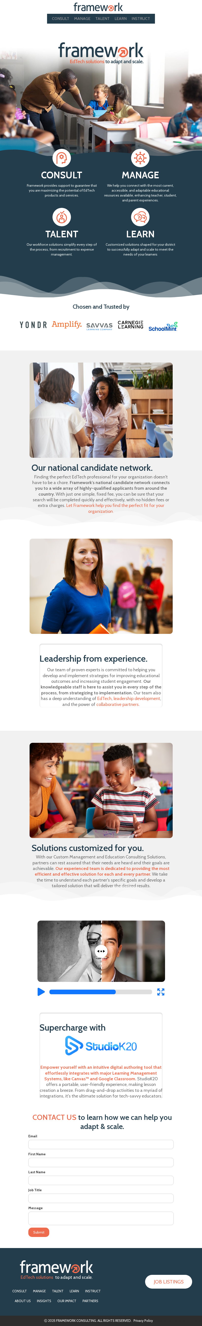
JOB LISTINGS (169, 1282)
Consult (60, 18)
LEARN (121, 18)
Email (32, 1136)
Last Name (36, 1172)
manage (82, 18)
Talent (102, 18)
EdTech (104, 698)
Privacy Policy (143, 1321)
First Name (37, 1154)
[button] (197, 6)
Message (35, 1208)
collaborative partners (117, 704)
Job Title (35, 1190)
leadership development (137, 698)
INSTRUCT (141, 18)
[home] (98, 6)
